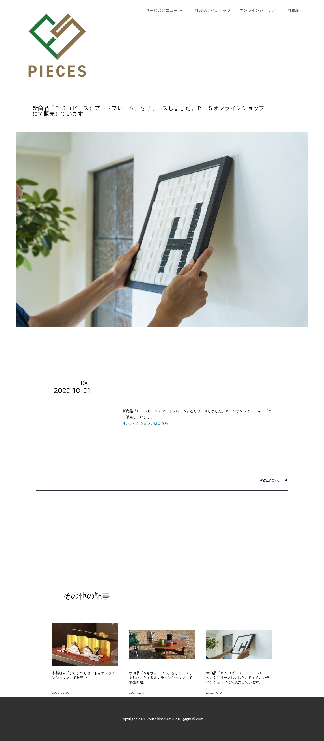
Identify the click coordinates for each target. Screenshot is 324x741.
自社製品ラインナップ (211, 10)
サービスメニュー (161, 10)
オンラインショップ (257, 10)
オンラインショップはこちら (145, 423)
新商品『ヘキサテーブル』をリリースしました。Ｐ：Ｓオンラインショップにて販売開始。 (160, 677)
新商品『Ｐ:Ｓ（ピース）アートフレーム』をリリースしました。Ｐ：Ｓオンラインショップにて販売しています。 (238, 677)
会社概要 (292, 10)
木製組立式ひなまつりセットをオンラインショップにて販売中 (83, 675)
